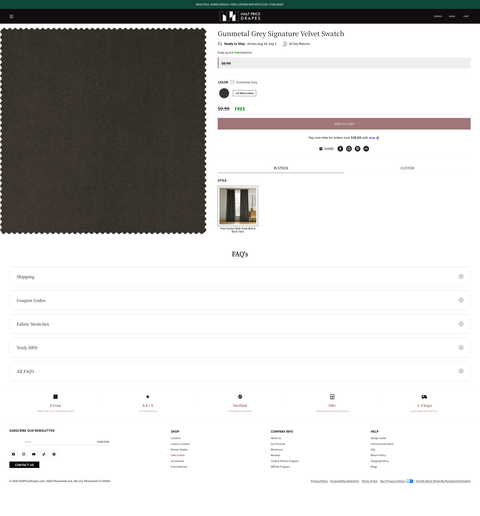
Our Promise (278, 444)
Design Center (378, 438)
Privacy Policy (319, 481)
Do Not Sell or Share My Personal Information (443, 481)
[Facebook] (340, 149)
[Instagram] (349, 149)
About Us (276, 438)
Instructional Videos (382, 444)
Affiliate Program (280, 466)
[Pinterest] (357, 149)
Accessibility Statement (344, 481)
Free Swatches (179, 466)
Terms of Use (369, 481)
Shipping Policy (380, 461)
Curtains (175, 438)
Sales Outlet (178, 455)
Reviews (275, 455)
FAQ (373, 449)
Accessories (177, 461)
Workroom (277, 449)
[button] (11, 17)
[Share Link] (366, 149)
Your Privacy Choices (392, 481)
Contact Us (24, 464)
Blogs (374, 466)
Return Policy (378, 455)
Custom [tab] (407, 167)
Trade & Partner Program (284, 461)
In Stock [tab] (281, 167)
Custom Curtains (180, 444)
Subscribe (103, 441)
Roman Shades (179, 449)
